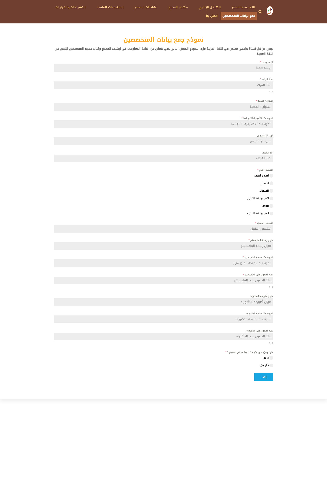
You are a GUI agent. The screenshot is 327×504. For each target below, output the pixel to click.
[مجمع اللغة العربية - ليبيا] (269, 14)
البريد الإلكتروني (265, 135)
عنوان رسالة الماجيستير (260, 240)
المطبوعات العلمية (110, 7)
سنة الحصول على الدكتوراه (259, 331)
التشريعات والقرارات (71, 7)
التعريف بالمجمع (243, 7)
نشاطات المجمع (146, 7)
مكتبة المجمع (178, 7)
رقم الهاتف (267, 153)
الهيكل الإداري (210, 7)
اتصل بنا (212, 16)
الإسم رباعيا (266, 62)
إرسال (264, 376)
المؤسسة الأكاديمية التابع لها (257, 118)
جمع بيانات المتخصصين (238, 16)
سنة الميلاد (266, 79)
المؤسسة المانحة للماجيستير (258, 257)
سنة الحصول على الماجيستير (258, 274)
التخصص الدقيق (264, 223)
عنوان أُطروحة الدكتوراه (262, 296)
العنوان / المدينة (264, 101)
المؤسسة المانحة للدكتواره (259, 313)
